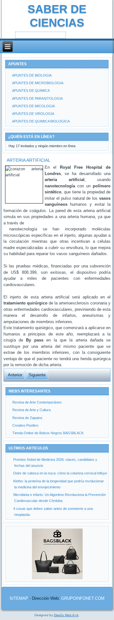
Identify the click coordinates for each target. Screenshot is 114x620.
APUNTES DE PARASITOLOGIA (37, 98)
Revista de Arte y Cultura (31, 410)
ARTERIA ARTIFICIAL (28, 160)
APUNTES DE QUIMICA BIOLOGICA (41, 121)
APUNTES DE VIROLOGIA (33, 114)
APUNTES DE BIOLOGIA (32, 75)
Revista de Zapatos (27, 418)
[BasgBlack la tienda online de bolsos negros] (57, 554)
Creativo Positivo (25, 425)
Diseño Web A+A (66, 615)
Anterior (15, 375)
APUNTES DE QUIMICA (31, 90)
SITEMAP (19, 598)
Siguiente (37, 375)
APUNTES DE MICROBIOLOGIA (37, 83)
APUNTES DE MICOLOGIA (33, 106)
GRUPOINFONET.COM (82, 598)
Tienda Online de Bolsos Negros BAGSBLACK (48, 433)
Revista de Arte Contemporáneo (36, 402)
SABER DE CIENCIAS (57, 16)
